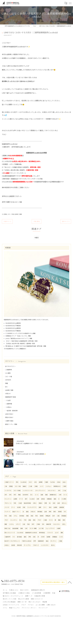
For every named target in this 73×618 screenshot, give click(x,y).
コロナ (30, 482)
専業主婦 (48, 516)
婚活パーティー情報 (11, 424)
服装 (22, 528)
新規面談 (64, 516)
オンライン (53, 541)
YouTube (52, 482)
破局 (55, 499)
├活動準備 (8, 404)
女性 (35, 482)
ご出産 (20, 503)
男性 (17, 482)
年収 (36, 516)
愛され (53, 545)
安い (6, 387)
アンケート (7, 511)
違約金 (43, 499)
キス (14, 537)
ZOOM (42, 537)
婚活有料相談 (27, 503)
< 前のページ (7, 221)
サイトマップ (43, 608)
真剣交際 (19, 545)
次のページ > (66, 221)
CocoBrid (32, 499)
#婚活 (36, 237)
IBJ (50, 503)
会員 (45, 511)
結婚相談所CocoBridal (31, 532)
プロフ (6, 520)
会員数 (15, 499)
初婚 (10, 516)
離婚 (59, 520)
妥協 (54, 503)
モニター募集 (33, 528)
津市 (34, 541)
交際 (38, 499)
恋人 (20, 520)
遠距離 (40, 482)
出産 (58, 503)
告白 (50, 507)
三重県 (46, 482)
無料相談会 (42, 532)
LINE (26, 528)
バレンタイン (13, 520)
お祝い (34, 503)
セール (65, 494)
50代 (59, 490)
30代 (10, 494)
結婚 (46, 494)
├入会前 (8, 400)
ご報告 (36, 486)
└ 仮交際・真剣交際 (11, 411)
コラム (15, 516)
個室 (6, 524)
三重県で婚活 (9, 421)
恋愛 (24, 507)
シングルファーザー (28, 490)
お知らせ (8, 393)
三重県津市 (7, 537)
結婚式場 (48, 524)
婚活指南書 (15, 528)
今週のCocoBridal (26, 541)
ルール (36, 494)
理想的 (41, 516)
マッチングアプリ (31, 507)
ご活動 (45, 520)
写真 (15, 503)
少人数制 (4, 214)
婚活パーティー (16, 511)
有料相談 (21, 516)
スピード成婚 (17, 490)
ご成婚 (60, 541)
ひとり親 (41, 528)
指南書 (48, 537)
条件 (53, 516)
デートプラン (27, 545)
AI (58, 499)
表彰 (50, 511)
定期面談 (54, 537)
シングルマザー (45, 545)
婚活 (47, 541)
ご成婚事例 (8, 370)
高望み (40, 503)
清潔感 (59, 511)
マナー (45, 507)
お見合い (7, 545)
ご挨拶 (64, 486)
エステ (56, 532)
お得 (60, 494)
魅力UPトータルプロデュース (12, 541)
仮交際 (13, 545)
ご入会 (64, 490)
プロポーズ (36, 545)
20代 (6, 494)
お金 (24, 524)
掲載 (27, 516)
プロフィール (8, 503)
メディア (18, 524)
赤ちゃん (64, 503)
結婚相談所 (41, 541)
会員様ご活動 (18, 214)
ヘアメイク (50, 532)
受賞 (45, 503)
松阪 (34, 537)
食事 (40, 507)
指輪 (42, 494)
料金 (28, 524)
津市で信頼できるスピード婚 (12, 202)
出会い (64, 482)
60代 (33, 524)
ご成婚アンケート (9, 482)
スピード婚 (11, 214)
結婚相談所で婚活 (10, 397)
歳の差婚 (19, 537)
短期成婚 (49, 499)
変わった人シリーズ (10, 532)
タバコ (50, 520)
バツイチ (7, 507)
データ (21, 499)
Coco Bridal (20, 532)
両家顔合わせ (57, 486)
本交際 (19, 507)
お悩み (58, 482)
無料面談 (40, 511)
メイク (41, 486)
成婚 (30, 520)
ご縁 (6, 486)
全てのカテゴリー (10, 366)
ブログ (39, 520)
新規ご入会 (7, 528)
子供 (25, 520)
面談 (27, 511)
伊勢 (30, 537)
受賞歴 (11, 486)
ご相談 (38, 524)
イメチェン (48, 486)
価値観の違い (53, 494)
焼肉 (64, 520)
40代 (15, 494)
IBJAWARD (25, 494)
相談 (32, 516)
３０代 (61, 537)
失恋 (6, 516)
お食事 (58, 528)
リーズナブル (8, 490)
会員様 (55, 507)
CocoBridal (23, 482)
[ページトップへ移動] (70, 582)
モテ (65, 511)
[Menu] (70, 3)
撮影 (62, 532)
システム (11, 524)
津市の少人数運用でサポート (12, 196)
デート (13, 507)
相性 (34, 520)
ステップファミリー (40, 490)
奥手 (26, 499)
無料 (55, 511)
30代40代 (8, 380)
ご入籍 (30, 486)
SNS (43, 524)
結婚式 (24, 486)
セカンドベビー (52, 490)
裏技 (25, 537)
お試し (64, 524)
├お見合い (8, 407)
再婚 (6, 383)
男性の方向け (9, 417)
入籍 (58, 516)
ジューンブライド (50, 528)
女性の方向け (9, 414)
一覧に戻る (36, 221)
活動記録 (61, 507)
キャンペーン (8, 499)
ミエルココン (56, 524)
